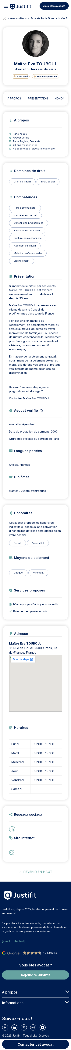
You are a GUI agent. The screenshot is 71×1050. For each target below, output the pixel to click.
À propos (14, 98)
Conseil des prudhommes (28, 222)
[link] (13, 852)
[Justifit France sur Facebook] (6, 1027)
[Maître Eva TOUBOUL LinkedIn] (13, 829)
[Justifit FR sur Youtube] (44, 1027)
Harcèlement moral (25, 207)
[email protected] (13, 941)
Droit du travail (22, 181)
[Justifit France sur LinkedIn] (16, 1027)
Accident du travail (25, 245)
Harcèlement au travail (27, 230)
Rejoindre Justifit (35, 975)
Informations (12, 1003)
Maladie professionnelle (28, 253)
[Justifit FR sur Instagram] (34, 1027)
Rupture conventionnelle (28, 238)
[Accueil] (6, 18)
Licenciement (21, 260)
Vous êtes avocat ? (54, 5)
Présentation (38, 98)
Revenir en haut (37, 872)
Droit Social (48, 181)
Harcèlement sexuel (25, 215)
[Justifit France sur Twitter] (25, 1027)
